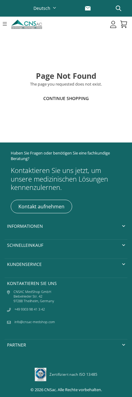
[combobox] (45, 8)
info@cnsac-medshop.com (34, 321)
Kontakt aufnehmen (41, 206)
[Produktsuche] (118, 8)
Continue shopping (66, 98)
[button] (5, 24)
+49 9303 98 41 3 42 (29, 309)
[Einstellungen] (113, 24)
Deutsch (41, 8)
